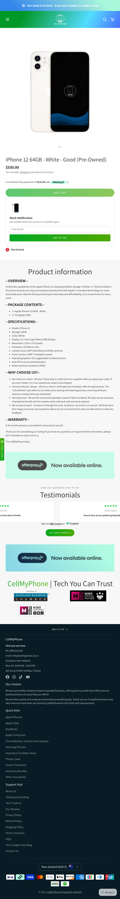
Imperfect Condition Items (21, 753)
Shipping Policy (14, 827)
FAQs (8, 839)
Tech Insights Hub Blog (19, 845)
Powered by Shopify (71, 892)
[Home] (60, 19)
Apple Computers (16, 735)
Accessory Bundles (16, 771)
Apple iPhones (14, 717)
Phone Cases (13, 759)
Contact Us (12, 851)
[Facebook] (7, 677)
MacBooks (12, 729)
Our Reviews (13, 809)
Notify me (59, 237)
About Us (11, 791)
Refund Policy (14, 821)
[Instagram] (14, 677)
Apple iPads (12, 723)
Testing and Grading (17, 797)
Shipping (24, 172)
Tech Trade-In (13, 803)
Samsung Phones (16, 747)
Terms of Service (15, 833)
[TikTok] (21, 677)
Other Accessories (16, 777)
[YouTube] (28, 677)
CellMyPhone (54, 892)
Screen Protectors (16, 765)
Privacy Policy (13, 815)
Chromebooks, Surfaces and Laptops (27, 741)
